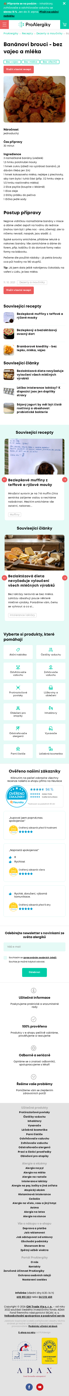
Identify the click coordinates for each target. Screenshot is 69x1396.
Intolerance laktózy (34, 1181)
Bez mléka (30, 62)
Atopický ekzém (34, 1190)
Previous (4, 479)
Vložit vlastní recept (18, 69)
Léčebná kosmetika (51, 754)
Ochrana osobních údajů (34, 1275)
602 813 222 (24, 1297)
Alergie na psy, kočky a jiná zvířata (34, 1186)
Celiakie (34, 1199)
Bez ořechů (50, 62)
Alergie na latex (34, 1212)
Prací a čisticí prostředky (34, 1152)
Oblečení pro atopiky (18, 714)
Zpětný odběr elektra (35, 1250)
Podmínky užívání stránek (42, 1326)
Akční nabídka (18, 655)
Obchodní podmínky (34, 1241)
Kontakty (35, 1267)
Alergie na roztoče (34, 1177)
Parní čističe (18, 754)
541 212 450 (45, 1297)
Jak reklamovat (34, 1233)
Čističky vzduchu (51, 655)
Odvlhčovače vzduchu (18, 673)
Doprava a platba (34, 1228)
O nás (34, 1262)
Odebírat (34, 972)
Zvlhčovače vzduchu (51, 673)
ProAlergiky (11, 34)
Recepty (27, 34)
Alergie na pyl (34, 1168)
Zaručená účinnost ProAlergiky (24, 1271)
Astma (34, 1208)
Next (64, 479)
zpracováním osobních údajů (40, 958)
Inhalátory (51, 713)
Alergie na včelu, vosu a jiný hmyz (34, 1203)
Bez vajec (12, 62)
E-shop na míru (26, 1333)
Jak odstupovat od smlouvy (34, 1237)
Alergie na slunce (34, 1216)
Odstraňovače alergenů (18, 735)
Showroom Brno (34, 1246)
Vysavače (51, 733)
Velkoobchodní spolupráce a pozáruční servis (34, 1316)
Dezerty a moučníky (49, 34)
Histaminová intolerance (34, 1194)
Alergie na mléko (34, 1173)
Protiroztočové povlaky (18, 694)
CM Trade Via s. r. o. (39, 1307)
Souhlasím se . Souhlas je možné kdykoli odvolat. (33, 960)
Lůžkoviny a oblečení (51, 694)
